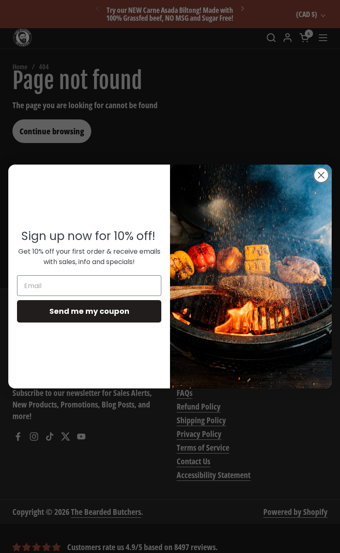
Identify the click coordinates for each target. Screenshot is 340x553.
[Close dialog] (321, 175)
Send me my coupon (89, 311)
